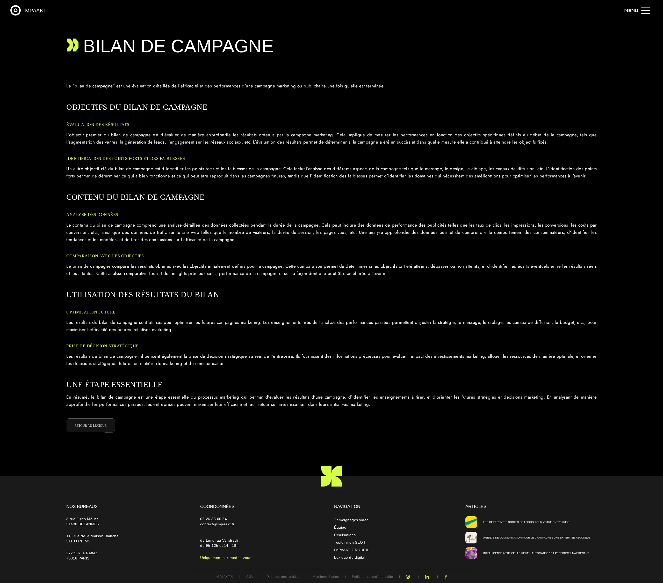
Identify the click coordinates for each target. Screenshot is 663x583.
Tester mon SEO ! (349, 542)
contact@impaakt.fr (217, 524)
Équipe (340, 527)
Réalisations (345, 535)
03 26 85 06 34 (214, 519)
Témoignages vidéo (351, 520)
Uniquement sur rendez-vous (225, 558)
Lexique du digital (349, 557)
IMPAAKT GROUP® (351, 550)
